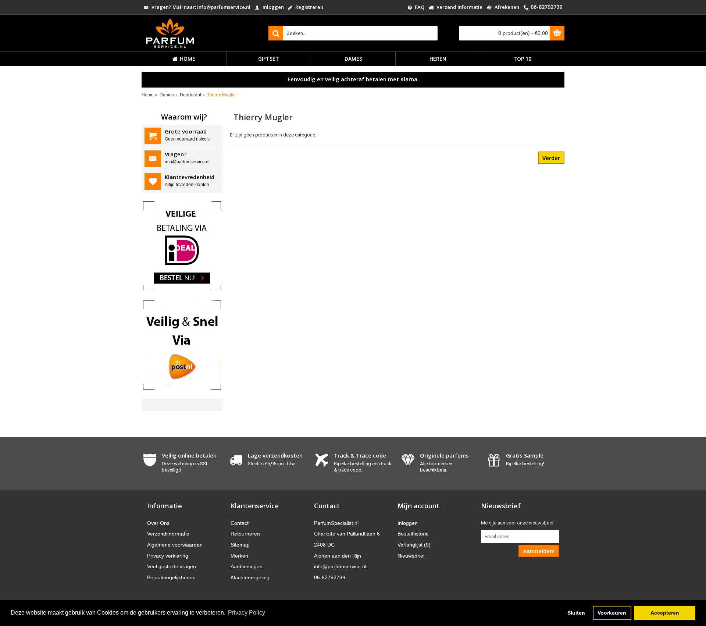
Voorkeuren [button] (612, 613)
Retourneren (245, 534)
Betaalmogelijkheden (171, 577)
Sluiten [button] (576, 613)
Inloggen (407, 523)
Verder (551, 157)
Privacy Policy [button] (246, 612)
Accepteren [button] (664, 613)
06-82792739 (329, 577)
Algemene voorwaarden (175, 545)
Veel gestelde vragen (171, 566)
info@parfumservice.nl (340, 566)
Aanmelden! (539, 551)
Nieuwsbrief (411, 556)
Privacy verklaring (167, 556)
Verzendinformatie (168, 534)
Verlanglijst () (414, 545)
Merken (239, 556)
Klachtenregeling (250, 577)
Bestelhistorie (413, 534)
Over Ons (158, 523)
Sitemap (240, 545)
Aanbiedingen (247, 566)
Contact (240, 523)
